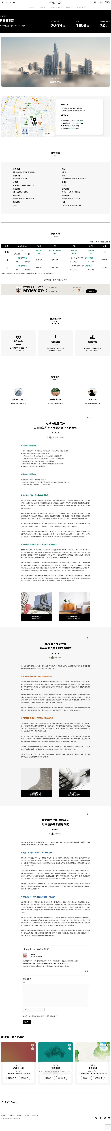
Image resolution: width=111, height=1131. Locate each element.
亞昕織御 (18, 1068)
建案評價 (31, 7)
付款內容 (55, 1071)
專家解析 (62, 1071)
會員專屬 (80, 7)
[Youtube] (109, 1118)
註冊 (107, 2)
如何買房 (42, 7)
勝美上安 (92, 1068)
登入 (101, 2)
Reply (86, 971)
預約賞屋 (23, 1078)
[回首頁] (55, 2)
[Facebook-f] (96, 1118)
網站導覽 (69, 7)
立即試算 (91, 291)
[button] (47, 280)
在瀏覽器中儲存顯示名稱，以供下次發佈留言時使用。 (41, 1016)
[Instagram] (100, 1118)
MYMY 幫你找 (55, 7)
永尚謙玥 (55, 1068)
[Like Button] (87, 417)
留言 (24, 982)
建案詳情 (47, 1071)
